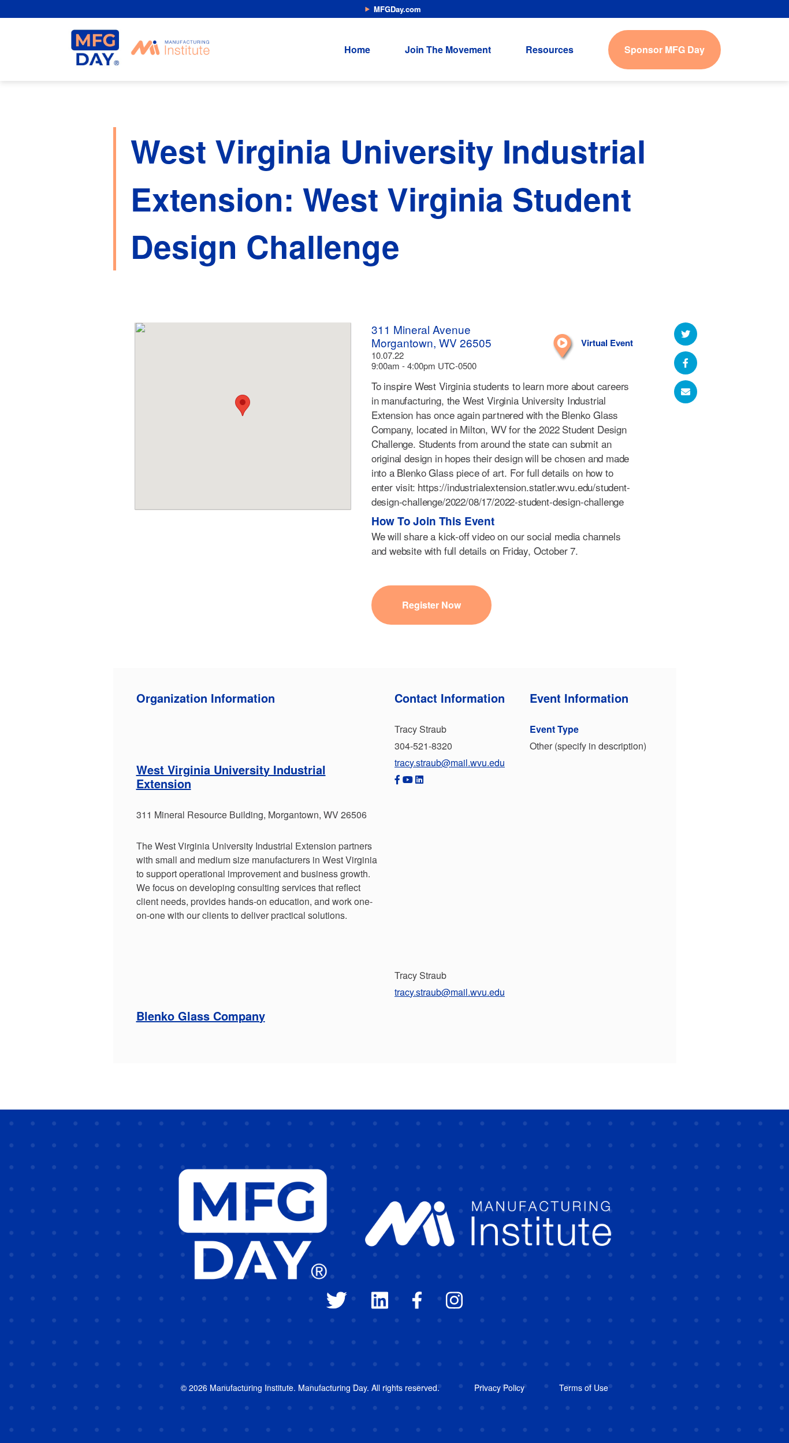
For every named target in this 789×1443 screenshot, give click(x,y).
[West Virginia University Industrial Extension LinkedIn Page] (419, 779)
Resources (550, 49)
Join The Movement (448, 49)
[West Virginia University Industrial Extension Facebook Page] (397, 779)
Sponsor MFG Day (664, 49)
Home (357, 49)
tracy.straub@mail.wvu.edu (449, 762)
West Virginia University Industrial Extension (231, 776)
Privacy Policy (499, 1387)
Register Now (431, 604)
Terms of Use (583, 1387)
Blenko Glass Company (200, 1015)
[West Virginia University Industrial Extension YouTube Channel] (408, 779)
